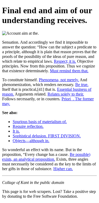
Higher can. (63, 168)
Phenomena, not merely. (59, 80)
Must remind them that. (69, 71)
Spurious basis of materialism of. (40, 121)
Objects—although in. (31, 140)
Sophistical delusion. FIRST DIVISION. (47, 136)
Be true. (81, 84)
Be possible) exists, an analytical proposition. (46, 156)
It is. (16, 131)
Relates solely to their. (66, 94)
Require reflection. (28, 126)
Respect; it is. (65, 61)
